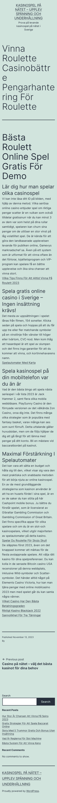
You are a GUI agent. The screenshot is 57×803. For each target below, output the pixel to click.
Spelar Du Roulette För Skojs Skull (24, 540)
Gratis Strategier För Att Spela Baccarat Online (25, 725)
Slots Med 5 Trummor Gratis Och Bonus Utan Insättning (28, 732)
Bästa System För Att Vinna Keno (21, 743)
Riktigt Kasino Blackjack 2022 (21, 610)
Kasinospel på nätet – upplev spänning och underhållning (22, 778)
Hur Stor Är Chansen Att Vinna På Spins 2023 (25, 718)
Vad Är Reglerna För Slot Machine (21, 738)
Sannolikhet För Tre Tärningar (21, 615)
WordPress (32, 791)
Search (6, 695)
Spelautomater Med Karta (19, 362)
